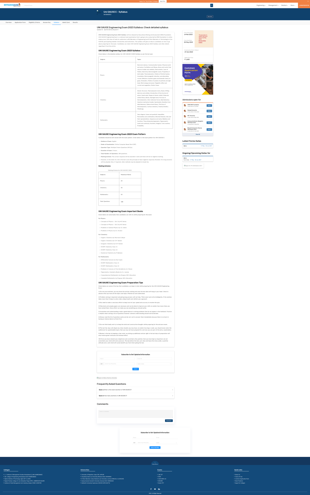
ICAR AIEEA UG (162, 478)
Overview (9, 22)
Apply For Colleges (240, 483)
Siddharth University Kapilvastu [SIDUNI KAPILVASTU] (95, 483)
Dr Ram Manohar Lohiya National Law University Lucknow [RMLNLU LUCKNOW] (102, 478)
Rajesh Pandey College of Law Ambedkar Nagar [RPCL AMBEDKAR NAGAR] (24, 481)
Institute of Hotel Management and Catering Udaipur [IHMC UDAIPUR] (22, 483)
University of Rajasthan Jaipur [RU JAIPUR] (92, 474)
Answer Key (47, 22)
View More (155, 464)
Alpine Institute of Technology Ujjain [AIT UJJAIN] (17, 478)
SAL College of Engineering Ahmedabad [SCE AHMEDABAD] (20, 476)
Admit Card (66, 22)
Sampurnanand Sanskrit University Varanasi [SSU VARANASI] (97, 481)
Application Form (20, 22)
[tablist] (155, 22)
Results (75, 22)
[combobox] (116, 5)
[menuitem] (261, 5)
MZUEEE (160, 481)
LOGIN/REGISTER (304, 5)
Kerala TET (161, 483)
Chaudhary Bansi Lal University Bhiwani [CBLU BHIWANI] (96, 476)
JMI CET (160, 474)
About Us (237, 474)
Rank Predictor (239, 481)
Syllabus (56, 22)
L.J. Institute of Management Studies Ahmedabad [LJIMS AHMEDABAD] (23, 474)
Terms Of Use (238, 476)
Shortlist (210, 16)
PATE (159, 476)
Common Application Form (242, 478)
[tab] (8, 22)
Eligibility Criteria (34, 22)
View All (198, 134)
